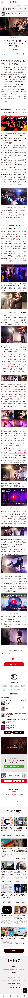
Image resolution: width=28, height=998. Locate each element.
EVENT (16, 974)
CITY (24, 969)
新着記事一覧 (15, 980)
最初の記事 (7, 732)
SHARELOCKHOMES (18, 581)
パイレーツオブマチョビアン (18, 453)
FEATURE (14, 972)
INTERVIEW (12, 974)
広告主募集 (9, 983)
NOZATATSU (15, 49)
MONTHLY (14, 795)
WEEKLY (7, 795)
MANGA (8, 977)
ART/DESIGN (12, 969)
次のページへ (14, 664)
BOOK (17, 969)
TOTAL (21, 795)
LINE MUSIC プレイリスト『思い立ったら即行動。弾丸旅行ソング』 (16, 9)
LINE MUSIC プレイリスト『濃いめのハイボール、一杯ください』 (16, 14)
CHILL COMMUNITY (12, 366)
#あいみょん (17, 781)
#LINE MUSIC (8, 781)
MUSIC (5, 5)
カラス (3, 584)
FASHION (20, 969)
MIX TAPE (13, 977)
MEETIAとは (4, 980)
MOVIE (7, 969)
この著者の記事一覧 (18, 732)
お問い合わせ (9, 980)
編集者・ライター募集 (16, 983)
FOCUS (14, 966)
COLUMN (19, 977)
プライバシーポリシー (22, 980)
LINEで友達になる (14, 766)
